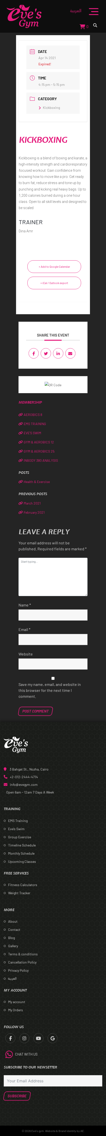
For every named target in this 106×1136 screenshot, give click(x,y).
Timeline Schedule (22, 845)
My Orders (15, 1010)
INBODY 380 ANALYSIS (41, 460)
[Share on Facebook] (34, 353)
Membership (30, 402)
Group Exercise (19, 837)
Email (24, 629)
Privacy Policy (18, 970)
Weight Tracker (19, 893)
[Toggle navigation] (94, 16)
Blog (11, 938)
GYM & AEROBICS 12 (39, 442)
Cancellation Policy (22, 962)
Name (24, 605)
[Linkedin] (58, 353)
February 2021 (34, 512)
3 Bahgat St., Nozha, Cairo (29, 769)
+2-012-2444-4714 (24, 777)
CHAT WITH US (26, 1054)
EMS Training (18, 821)
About (13, 921)
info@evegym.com (24, 784)
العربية (75, 10)
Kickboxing (51, 107)
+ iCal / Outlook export (54, 283)
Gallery (13, 946)
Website (25, 654)
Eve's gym (37, 1131)
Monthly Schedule (21, 853)
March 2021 (32, 503)
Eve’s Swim (16, 829)
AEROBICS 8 (33, 414)
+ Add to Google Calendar (54, 266)
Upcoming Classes (22, 861)
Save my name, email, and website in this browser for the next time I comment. (49, 690)
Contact (14, 929)
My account (16, 1002)
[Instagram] (24, 1038)
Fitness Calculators (22, 885)
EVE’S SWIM (32, 433)
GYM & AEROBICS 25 (39, 451)
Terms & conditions (23, 954)
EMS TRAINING (35, 424)
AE (82, 1131)
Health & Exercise (37, 482)
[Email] (70, 353)
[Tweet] (46, 353)
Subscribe (17, 1096)
